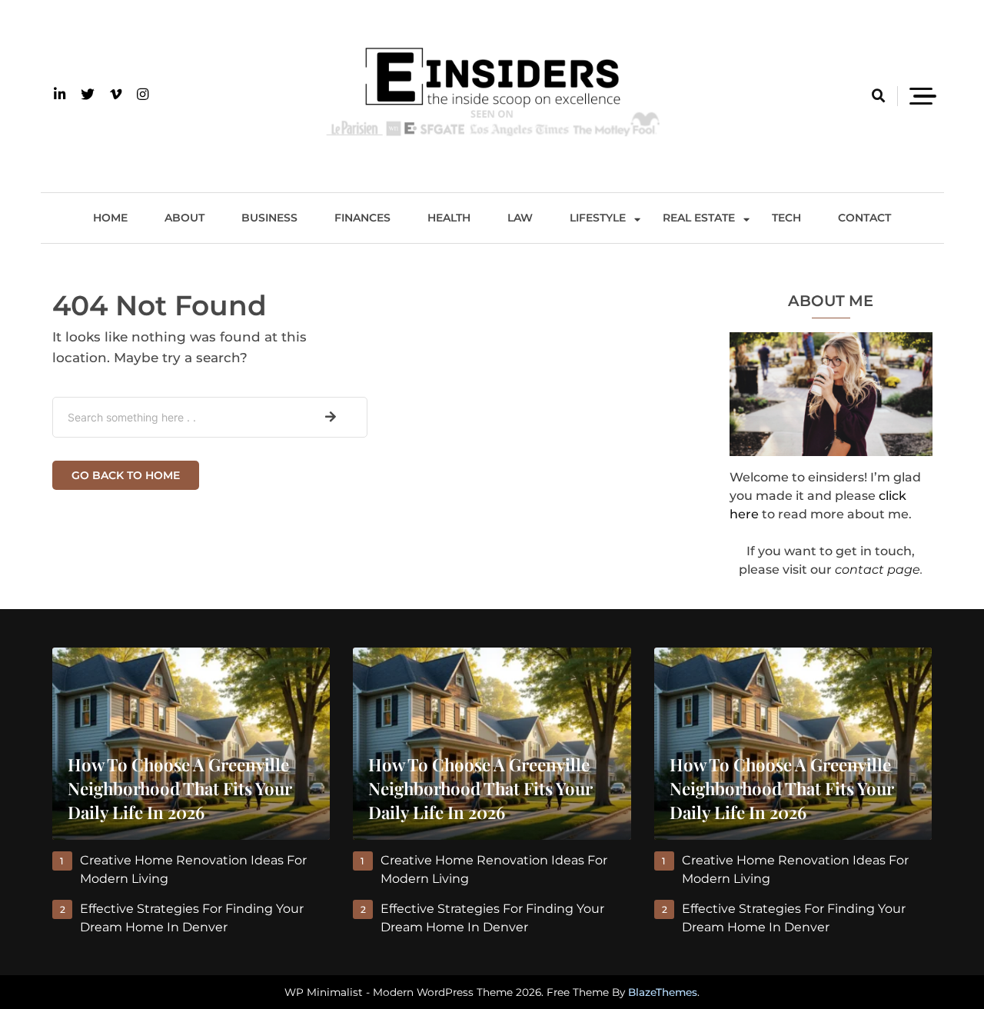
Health (448, 218)
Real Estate (699, 218)
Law (520, 218)
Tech (786, 218)
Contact (864, 218)
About (184, 218)
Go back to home (125, 475)
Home (110, 218)
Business (269, 218)
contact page (877, 569)
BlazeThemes (662, 992)
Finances (362, 218)
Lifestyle (598, 218)
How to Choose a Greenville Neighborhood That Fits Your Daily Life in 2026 (180, 788)
